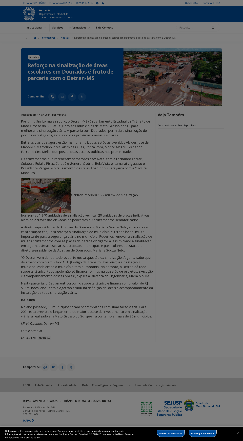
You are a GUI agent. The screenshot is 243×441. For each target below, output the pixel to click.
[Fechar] (237, 433)
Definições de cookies (171, 433)
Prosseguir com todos (202, 433)
